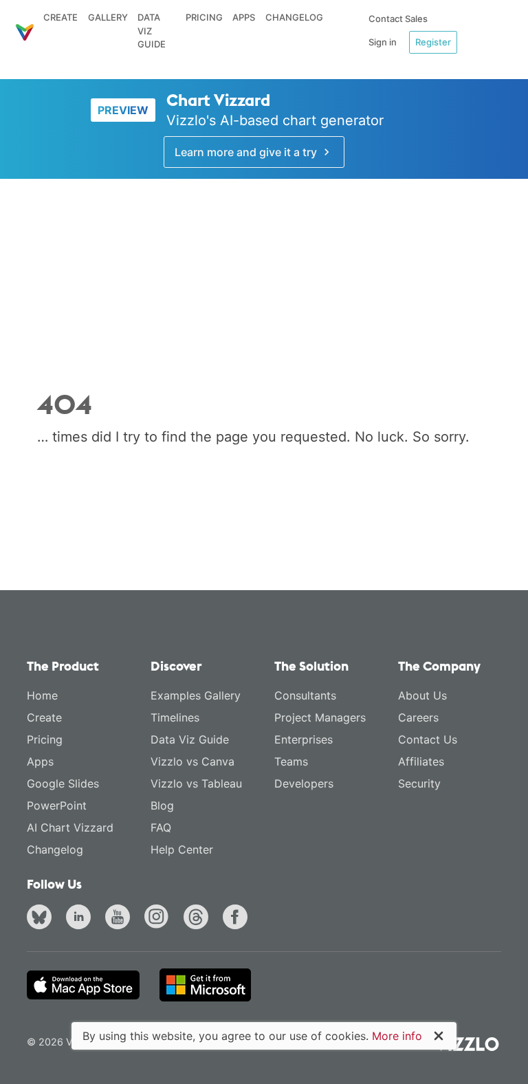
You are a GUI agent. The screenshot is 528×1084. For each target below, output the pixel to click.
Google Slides (63, 783)
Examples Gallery (196, 695)
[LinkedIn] (81, 919)
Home (42, 695)
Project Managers (320, 717)
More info (397, 1036)
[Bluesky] (42, 919)
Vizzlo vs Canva (192, 761)
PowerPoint (57, 805)
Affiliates (421, 761)
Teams (291, 761)
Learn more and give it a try (247, 152)
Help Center (182, 849)
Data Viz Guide (152, 31)
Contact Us (427, 739)
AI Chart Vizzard (70, 827)
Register (433, 41)
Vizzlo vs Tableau (196, 783)
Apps (243, 17)
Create (60, 17)
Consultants (305, 695)
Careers (418, 717)
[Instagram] (159, 919)
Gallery (108, 17)
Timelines (175, 717)
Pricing (204, 17)
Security (419, 783)
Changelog (294, 17)
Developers (303, 783)
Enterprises (303, 739)
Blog (162, 805)
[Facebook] (238, 919)
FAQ (161, 827)
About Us (422, 695)
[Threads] (199, 919)
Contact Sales (398, 18)
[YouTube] (120, 919)
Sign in (382, 41)
